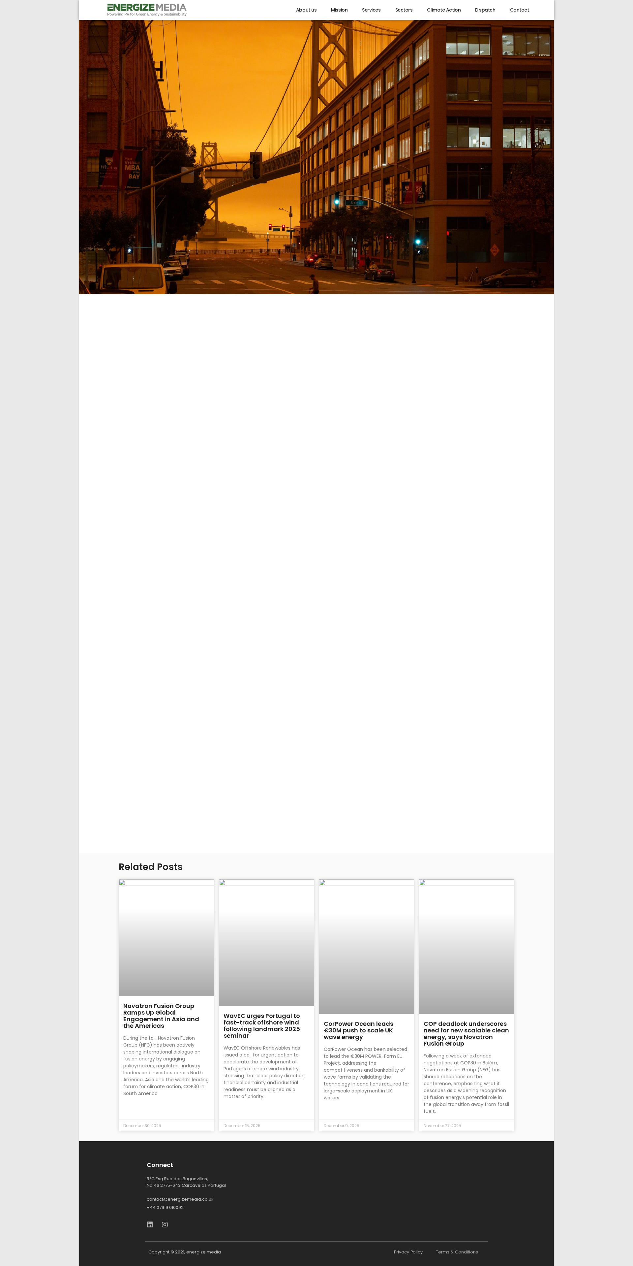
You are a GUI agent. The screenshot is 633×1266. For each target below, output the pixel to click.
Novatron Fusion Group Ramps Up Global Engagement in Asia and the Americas (161, 1016)
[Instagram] (164, 1224)
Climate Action (444, 10)
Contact (519, 10)
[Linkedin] (150, 1224)
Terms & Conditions (457, 1252)
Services (371, 10)
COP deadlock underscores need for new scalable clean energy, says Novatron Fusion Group (466, 1034)
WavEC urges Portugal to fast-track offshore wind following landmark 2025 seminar (262, 1026)
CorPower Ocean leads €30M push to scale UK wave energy (358, 1030)
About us (306, 10)
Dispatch (485, 10)
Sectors (404, 10)
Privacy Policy (408, 1252)
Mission (339, 10)
